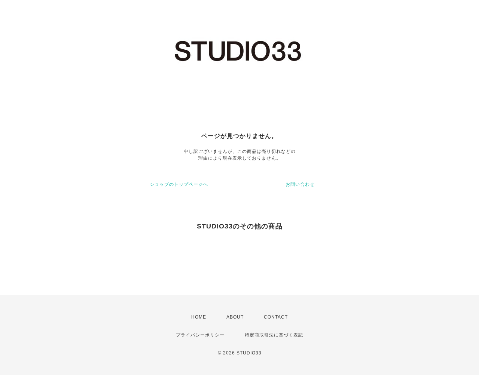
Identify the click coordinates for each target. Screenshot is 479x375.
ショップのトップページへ (179, 184)
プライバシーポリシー (200, 335)
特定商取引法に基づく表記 (274, 335)
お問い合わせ (300, 184)
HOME (198, 317)
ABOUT (235, 317)
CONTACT (276, 317)
